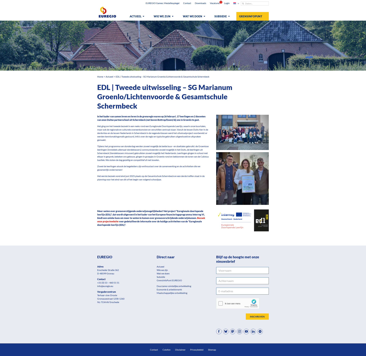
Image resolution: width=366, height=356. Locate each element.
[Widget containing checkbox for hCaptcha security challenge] (237, 303)
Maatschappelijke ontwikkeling (172, 293)
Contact (154, 349)
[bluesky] (225, 331)
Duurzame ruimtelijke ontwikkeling (174, 286)
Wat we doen (163, 273)
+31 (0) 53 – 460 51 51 (108, 282)
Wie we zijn (162, 270)
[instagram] (239, 331)
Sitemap (212, 349)
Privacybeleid (196, 349)
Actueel (160, 266)
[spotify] (260, 331)
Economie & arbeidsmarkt (169, 289)
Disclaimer (180, 349)
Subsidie (161, 276)
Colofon (167, 349)
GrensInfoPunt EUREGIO (169, 280)
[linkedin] (253, 331)
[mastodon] (232, 331)
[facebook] (219, 331)
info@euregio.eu (105, 286)
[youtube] (246, 331)
